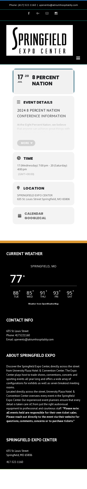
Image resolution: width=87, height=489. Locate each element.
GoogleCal (35, 218)
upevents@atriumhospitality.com (58, 5)
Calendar (33, 214)
